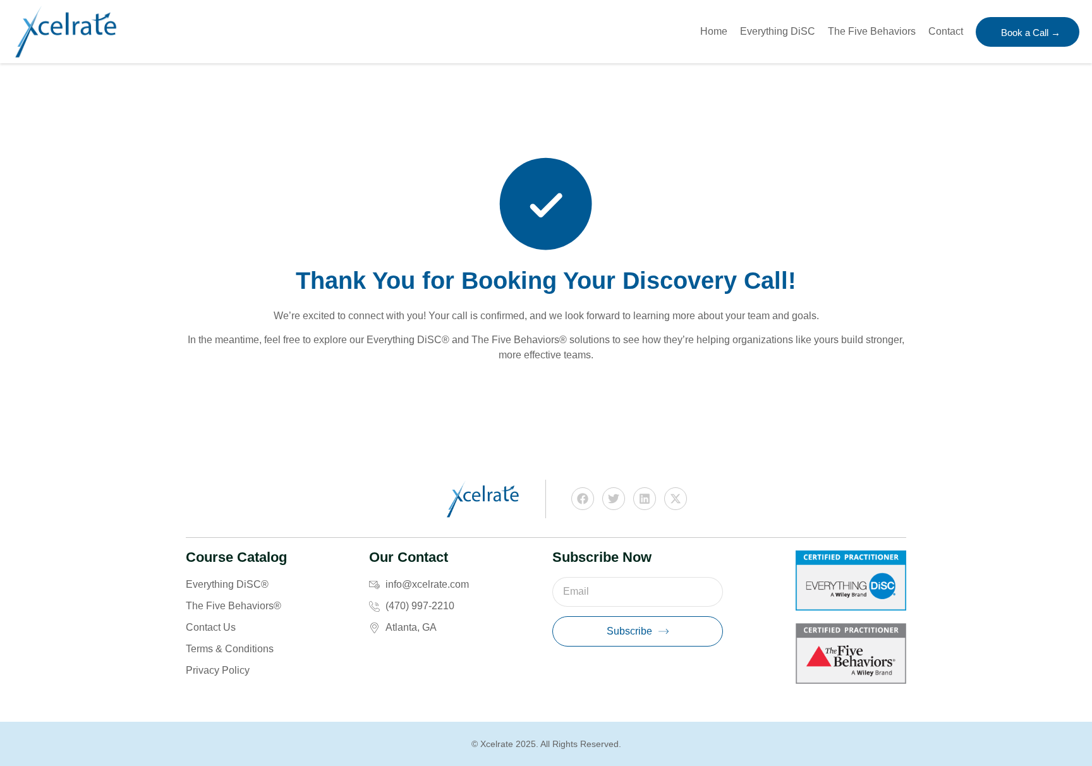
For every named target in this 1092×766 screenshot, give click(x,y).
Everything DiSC (777, 31)
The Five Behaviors (872, 31)
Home (713, 31)
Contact (945, 31)
